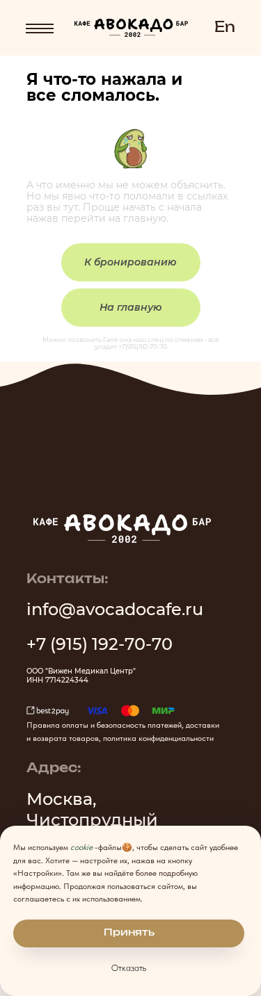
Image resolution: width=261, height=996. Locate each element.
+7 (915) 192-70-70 (99, 644)
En (224, 28)
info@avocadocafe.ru (114, 609)
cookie (81, 847)
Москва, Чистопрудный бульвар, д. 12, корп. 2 (117, 820)
